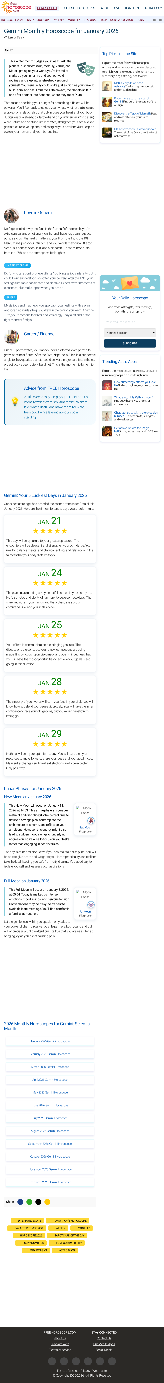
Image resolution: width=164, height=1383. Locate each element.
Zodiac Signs (38, 1250)
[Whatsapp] (29, 1201)
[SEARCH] (160, 20)
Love (116, 8)
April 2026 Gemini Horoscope (50, 1079)
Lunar (141, 20)
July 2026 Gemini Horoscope (50, 1118)
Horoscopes (47, 8)
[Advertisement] (50, 168)
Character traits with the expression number (135, 416)
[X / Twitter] (64, 1361)
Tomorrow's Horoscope (69, 1221)
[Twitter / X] (38, 1201)
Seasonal (90, 20)
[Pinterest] (88, 1361)
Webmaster (100, 1370)
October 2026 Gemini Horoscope (50, 1156)
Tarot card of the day (69, 1235)
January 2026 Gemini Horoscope (50, 1041)
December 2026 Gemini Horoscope (50, 1182)
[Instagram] (76, 1361)
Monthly (74, 20)
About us (60, 1338)
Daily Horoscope (38, 20)
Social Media (104, 1350)
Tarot (103, 8)
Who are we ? (60, 1344)
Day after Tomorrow (29, 1228)
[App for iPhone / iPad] (100, 1361)
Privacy (85, 1370)
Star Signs (132, 8)
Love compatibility (69, 1243)
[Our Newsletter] (154, 20)
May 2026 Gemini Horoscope (50, 1092)
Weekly (59, 20)
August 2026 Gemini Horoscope (50, 1131)
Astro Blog (67, 1250)
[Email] (47, 1201)
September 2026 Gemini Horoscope (50, 1144)
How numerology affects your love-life (136, 385)
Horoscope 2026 (12, 20)
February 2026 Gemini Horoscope (50, 1054)
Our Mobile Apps (104, 1344)
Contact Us (104, 1338)
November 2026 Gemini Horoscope (50, 1169)
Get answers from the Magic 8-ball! (136, 431)
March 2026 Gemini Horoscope (50, 1067)
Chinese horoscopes (79, 8)
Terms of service (60, 1350)
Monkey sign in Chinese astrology (134, 86)
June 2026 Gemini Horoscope (50, 1105)
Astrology (153, 8)
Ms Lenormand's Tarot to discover (135, 132)
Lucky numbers (33, 1243)
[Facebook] (20, 1201)
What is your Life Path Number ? (133, 400)
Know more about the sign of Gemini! (135, 101)
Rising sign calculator (117, 20)
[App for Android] (112, 1361)
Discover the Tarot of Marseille (135, 117)
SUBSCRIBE (130, 343)
